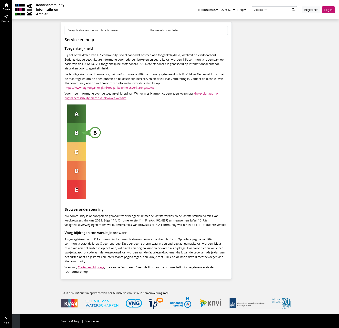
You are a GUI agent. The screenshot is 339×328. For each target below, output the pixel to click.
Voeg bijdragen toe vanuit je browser (93, 30)
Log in (328, 10)
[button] (207, 9)
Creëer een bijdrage (91, 267)
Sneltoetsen (92, 321)
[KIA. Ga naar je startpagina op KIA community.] (39, 9)
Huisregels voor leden (164, 30)
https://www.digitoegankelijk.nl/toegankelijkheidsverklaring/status (109, 87)
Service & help (70, 321)
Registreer (311, 10)
